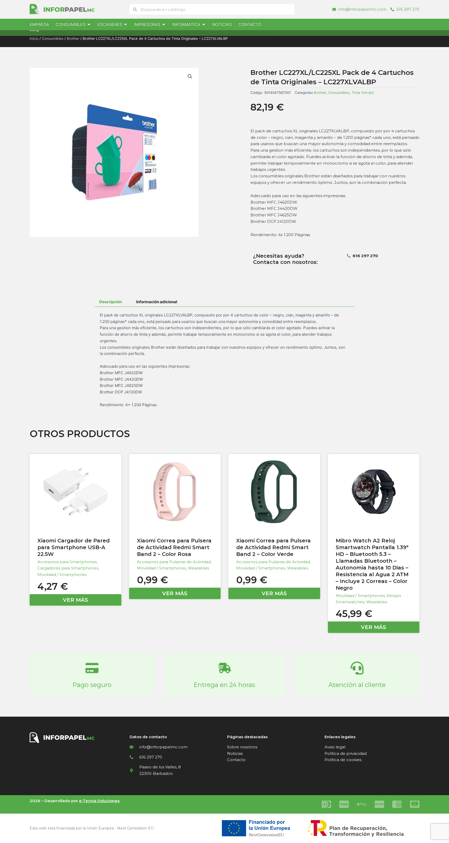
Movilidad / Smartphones (62, 574)
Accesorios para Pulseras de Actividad (174, 561)
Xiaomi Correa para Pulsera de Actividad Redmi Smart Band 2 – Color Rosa (174, 547)
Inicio (34, 38)
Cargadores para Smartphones (67, 568)
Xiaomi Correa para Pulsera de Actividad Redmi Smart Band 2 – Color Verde (273, 547)
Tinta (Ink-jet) (363, 92)
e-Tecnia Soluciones (99, 800)
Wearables (198, 568)
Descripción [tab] (110, 301)
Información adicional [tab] (156, 301)
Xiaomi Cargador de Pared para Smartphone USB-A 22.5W (73, 547)
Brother (73, 38)
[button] (190, 76)
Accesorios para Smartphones (67, 561)
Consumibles (52, 38)
